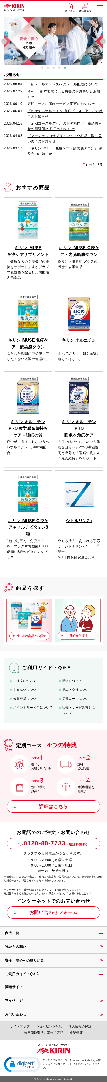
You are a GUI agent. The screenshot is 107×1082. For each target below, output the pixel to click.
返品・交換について (77, 689)
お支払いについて (26, 689)
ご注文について (24, 681)
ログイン (70, 11)
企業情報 (76, 1033)
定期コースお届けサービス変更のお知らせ (61, 104)
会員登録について (26, 699)
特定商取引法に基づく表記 (43, 1033)
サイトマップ (20, 1026)
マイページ (14, 1000)
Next (103, 41)
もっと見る (94, 165)
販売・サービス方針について (78, 710)
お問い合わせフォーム (53, 912)
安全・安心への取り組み (24, 960)
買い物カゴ (85, 11)
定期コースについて (77, 699)
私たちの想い (15, 946)
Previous (4, 41)
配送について (72, 681)
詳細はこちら (53, 806)
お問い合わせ (15, 1014)
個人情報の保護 (80, 1026)
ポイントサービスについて (33, 707)
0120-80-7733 (56, 843)
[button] (22, 1064)
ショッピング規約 (49, 1026)
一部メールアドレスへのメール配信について (63, 84)
